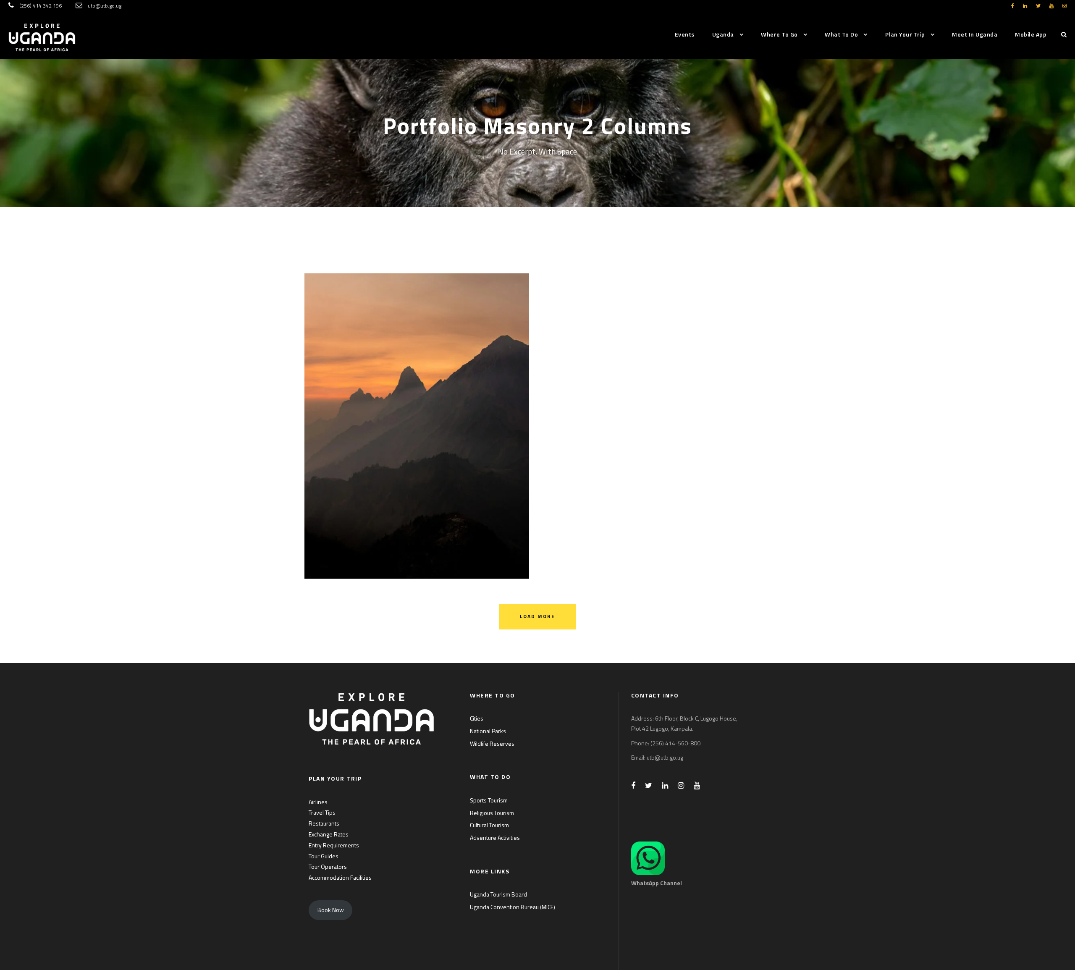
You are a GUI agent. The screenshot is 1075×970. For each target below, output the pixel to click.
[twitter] (1038, 6)
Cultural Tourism (489, 825)
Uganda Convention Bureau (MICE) (512, 906)
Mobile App (1030, 34)
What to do (841, 34)
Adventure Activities (495, 837)
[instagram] (1064, 6)
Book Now (330, 909)
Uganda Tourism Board (498, 894)
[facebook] (1012, 6)
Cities (476, 718)
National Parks (488, 730)
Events (685, 34)
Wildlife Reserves (492, 743)
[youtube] (1051, 6)
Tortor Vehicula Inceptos (417, 414)
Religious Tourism (492, 812)
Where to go (779, 34)
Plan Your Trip (905, 34)
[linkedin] (1025, 6)
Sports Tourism (489, 800)
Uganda (723, 34)
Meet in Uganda (974, 34)
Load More (537, 616)
